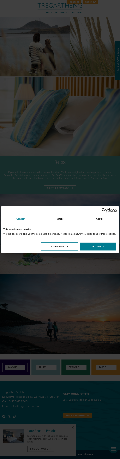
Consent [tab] (20, 219)
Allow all (98, 246)
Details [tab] (60, 219)
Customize (57, 246)
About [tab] (99, 219)
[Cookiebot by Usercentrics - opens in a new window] (104, 210)
